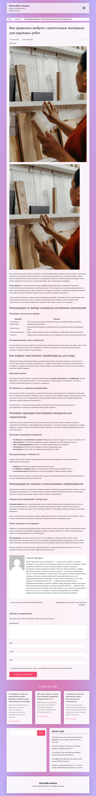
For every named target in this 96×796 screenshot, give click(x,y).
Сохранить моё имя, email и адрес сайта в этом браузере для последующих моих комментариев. (41, 668)
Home (9, 19)
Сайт (11, 660)
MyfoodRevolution (19, 5)
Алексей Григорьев (27, 39)
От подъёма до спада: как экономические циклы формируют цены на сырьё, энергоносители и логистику (67, 739)
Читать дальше (14, 721)
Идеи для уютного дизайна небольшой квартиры (27, 602)
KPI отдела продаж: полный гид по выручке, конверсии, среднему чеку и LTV (47, 696)
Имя (11, 643)
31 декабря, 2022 (14, 39)
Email (11, 651)
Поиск (41, 733)
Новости (18, 19)
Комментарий (14, 623)
